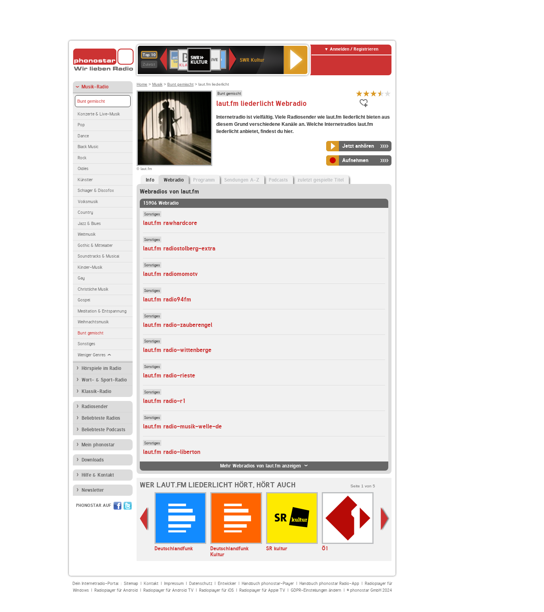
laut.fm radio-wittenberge (177, 350)
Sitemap (131, 583)
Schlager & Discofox (96, 190)
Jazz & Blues (89, 223)
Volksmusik (88, 201)
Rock (82, 157)
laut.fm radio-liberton (171, 452)
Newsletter (93, 490)
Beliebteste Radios (101, 418)
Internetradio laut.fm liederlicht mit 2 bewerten (366, 93)
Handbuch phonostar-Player (268, 583)
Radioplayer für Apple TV (262, 590)
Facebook (117, 506)
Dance (83, 136)
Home (142, 84)
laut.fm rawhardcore (170, 223)
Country (85, 212)
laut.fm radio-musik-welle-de (182, 426)
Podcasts (278, 180)
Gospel (84, 300)
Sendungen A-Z (241, 180)
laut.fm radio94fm (167, 299)
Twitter (127, 506)
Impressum (174, 583)
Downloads (93, 460)
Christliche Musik (93, 289)
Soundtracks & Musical (98, 256)
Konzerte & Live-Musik (99, 114)
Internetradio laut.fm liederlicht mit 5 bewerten (387, 93)
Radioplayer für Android (116, 590)
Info (150, 180)
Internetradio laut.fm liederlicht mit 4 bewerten (380, 93)
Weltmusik (87, 234)
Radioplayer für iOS (216, 590)
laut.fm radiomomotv (170, 274)
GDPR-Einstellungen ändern (316, 590)
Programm (204, 180)
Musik (157, 84)
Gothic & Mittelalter (95, 245)
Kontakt (151, 583)
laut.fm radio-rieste (169, 375)
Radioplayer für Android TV (168, 590)
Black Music (88, 146)
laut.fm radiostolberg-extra (179, 248)
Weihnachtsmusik (93, 322)
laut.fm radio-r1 (164, 401)
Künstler (85, 179)
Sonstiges (86, 343)
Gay (81, 278)
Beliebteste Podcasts (103, 429)
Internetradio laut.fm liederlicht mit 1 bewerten (359, 93)
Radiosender (95, 406)
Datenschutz (200, 583)
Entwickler (227, 583)
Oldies (83, 168)
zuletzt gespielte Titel (320, 180)
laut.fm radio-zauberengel (177, 324)
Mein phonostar (98, 445)
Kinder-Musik (90, 267)
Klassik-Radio (96, 391)
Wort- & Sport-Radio (104, 380)
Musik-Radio (95, 87)
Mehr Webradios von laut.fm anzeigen (260, 466)
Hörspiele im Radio (101, 368)
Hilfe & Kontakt (98, 475)
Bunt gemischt (91, 101)
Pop (81, 124)
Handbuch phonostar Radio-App (329, 583)
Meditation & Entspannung (102, 311)
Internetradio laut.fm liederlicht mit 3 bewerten (373, 93)
